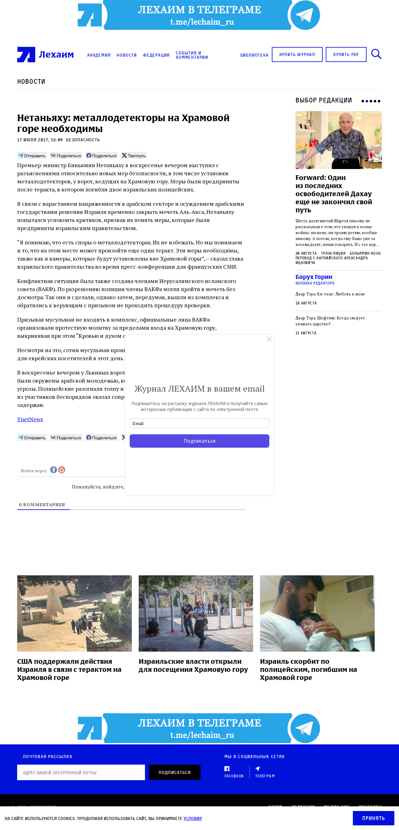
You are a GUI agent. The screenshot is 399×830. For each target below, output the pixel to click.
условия (193, 818)
